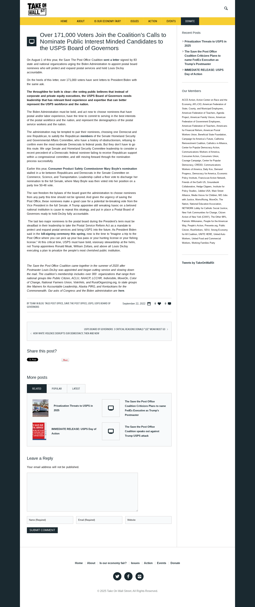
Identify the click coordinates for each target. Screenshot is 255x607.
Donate (175, 563)
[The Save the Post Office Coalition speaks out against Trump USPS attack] (111, 431)
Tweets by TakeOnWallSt (198, 262)
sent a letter (111, 59)
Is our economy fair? (113, 563)
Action (148, 563)
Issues (135, 563)
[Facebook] (128, 576)
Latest (76, 388)
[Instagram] (139, 576)
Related (36, 388)
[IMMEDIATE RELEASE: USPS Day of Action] (39, 431)
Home (79, 563)
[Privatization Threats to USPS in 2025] (40, 407)
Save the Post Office (75, 303)
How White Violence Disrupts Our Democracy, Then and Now (66, 333)
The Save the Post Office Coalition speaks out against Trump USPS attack (142, 431)
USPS (91, 303)
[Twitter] (117, 576)
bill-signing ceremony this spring (63, 233)
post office (57, 303)
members (86, 136)
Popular (57, 388)
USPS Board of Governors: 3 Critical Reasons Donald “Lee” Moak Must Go (124, 329)
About (91, 563)
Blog (41, 303)
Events (161, 563)
